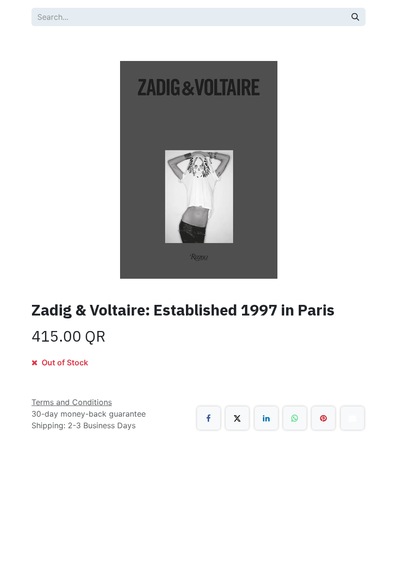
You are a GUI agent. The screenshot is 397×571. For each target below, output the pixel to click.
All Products (63, 43)
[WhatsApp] (294, 418)
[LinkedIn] (266, 418)
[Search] (355, 17)
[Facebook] (208, 418)
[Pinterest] (323, 418)
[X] (237, 418)
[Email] (352, 418)
